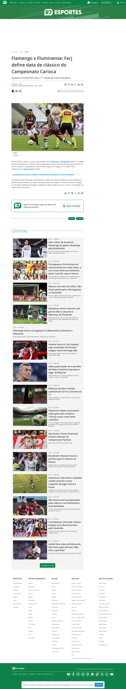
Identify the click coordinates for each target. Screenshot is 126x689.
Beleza (30, 583)
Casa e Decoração (33, 590)
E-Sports (15, 590)
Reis (73, 655)
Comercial (102, 590)
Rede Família (102, 631)
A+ (17, 91)
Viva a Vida (31, 638)
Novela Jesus (75, 648)
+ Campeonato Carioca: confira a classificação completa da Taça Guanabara (43, 174)
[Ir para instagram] (108, 2)
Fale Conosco (23, 674)
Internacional (55, 624)
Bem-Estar (31, 587)
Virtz (29, 634)
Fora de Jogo (17, 593)
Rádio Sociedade (104, 607)
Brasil (53, 587)
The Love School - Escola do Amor (82, 658)
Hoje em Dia (75, 641)
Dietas (30, 597)
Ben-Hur (74, 607)
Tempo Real (28, 169)
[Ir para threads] (88, 674)
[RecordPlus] (93, 2)
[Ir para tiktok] (97, 674)
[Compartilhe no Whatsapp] (75, 85)
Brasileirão (16, 587)
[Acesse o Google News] (79, 84)
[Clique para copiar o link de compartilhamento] (82, 85)
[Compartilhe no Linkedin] (72, 85)
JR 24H (51, 3)
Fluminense (65, 161)
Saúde (53, 645)
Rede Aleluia (102, 628)
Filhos (30, 607)
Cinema (30, 593)
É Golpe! (54, 614)
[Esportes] (63, 12)
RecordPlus (102, 600)
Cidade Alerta (76, 624)
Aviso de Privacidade (87, 685)
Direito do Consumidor (58, 604)
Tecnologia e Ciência (58, 648)
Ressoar (101, 634)
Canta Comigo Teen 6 (78, 617)
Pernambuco (55, 634)
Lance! (15, 600)
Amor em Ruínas (77, 590)
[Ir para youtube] (112, 674)
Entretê (37, 3)
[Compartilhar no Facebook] (69, 85)
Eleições (30, 3)
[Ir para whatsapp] (107, 674)
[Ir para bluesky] (69, 674)
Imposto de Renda (57, 621)
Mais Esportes (17, 604)
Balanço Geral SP (77, 604)
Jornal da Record (77, 645)
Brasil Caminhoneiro (78, 614)
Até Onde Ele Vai (77, 597)
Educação (55, 610)
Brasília (23, 3)
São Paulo (55, 641)
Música (30, 617)
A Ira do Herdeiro (77, 587)
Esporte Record (76, 634)
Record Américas (104, 610)
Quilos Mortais (76, 651)
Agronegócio (55, 583)
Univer (100, 638)
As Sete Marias (76, 593)
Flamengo (55, 161)
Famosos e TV (32, 604)
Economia (55, 607)
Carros (54, 593)
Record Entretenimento (106, 614)
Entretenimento (36, 578)
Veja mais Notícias (47, 565)
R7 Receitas (31, 624)
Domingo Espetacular (78, 631)
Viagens (30, 631)
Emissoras (102, 593)
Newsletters (102, 597)
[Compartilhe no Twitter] (65, 85)
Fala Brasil (75, 638)
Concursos (55, 600)
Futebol (27, 52)
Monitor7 (54, 631)
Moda (30, 614)
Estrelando (31, 600)
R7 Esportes (15, 52)
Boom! (74, 610)
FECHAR (99, 685)
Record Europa (103, 617)
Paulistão (16, 607)
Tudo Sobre (55, 651)
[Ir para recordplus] (92, 674)
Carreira (101, 587)
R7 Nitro (30, 621)
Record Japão (103, 621)
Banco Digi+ (102, 583)
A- (20, 91)
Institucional (106, 578)
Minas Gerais (55, 628)
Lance (21, 52)
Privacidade (32, 674)
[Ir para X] (105, 2)
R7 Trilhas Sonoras (104, 604)
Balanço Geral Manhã (78, 600)
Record (57, 3)
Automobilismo (17, 583)
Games (30, 610)
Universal (101, 641)
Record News (66, 3)
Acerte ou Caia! (76, 583)
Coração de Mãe (77, 628)
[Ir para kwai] (83, 674)
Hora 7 (54, 617)
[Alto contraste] (13, 91)
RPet (29, 628)
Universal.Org (103, 645)
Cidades (54, 597)
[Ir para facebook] (102, 2)
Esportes (45, 3)
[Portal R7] (5, 2)
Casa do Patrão (76, 621)
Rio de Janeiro (56, 638)
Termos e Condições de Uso (45, 674)
